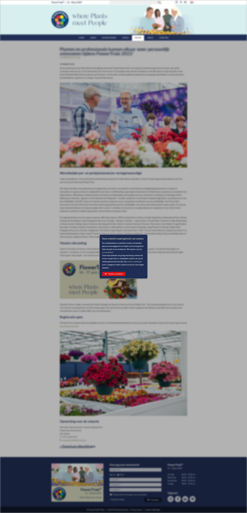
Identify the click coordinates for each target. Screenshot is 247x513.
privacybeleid (107, 252)
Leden (93, 38)
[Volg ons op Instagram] (176, 2)
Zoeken (159, 2)
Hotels (125, 38)
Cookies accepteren (115, 274)
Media (150, 38)
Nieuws (138, 38)
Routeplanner (109, 38)
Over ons (163, 38)
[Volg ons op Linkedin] (185, 2)
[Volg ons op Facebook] (181, 2)
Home (81, 38)
